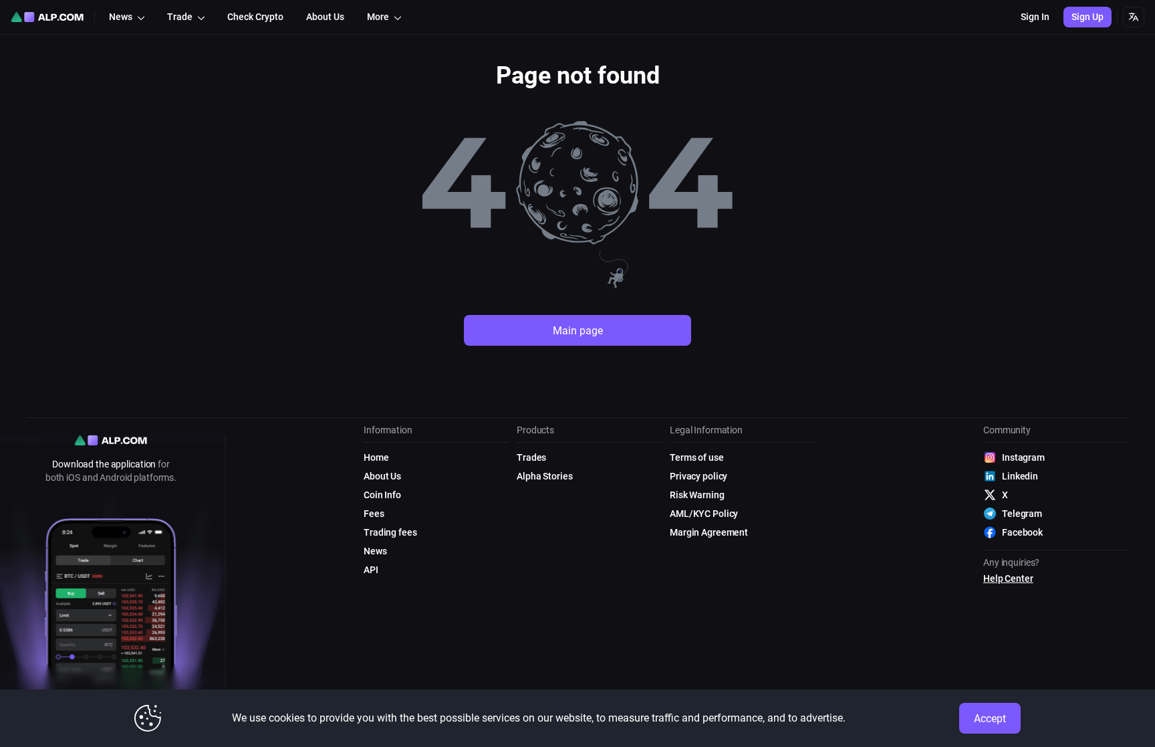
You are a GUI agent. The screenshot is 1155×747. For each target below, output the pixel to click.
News (375, 551)
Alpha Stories (544, 476)
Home (376, 457)
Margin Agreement (709, 532)
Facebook (1022, 532)
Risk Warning (697, 495)
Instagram (1023, 457)
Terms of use (697, 457)
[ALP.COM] (47, 17)
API (371, 569)
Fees (374, 513)
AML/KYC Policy (704, 513)
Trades (531, 457)
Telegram (1022, 513)
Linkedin (1020, 476)
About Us (382, 476)
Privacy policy (698, 476)
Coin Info (382, 495)
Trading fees (390, 532)
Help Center (1008, 578)
